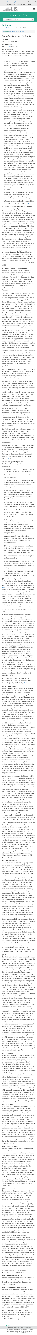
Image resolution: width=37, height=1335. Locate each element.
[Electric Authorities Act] (3, 31)
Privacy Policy (27, 1327)
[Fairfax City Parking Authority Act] (10, 31)
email (22, 31)
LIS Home (10, 1327)
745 (8, 46)
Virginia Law (18, 15)
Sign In (26, 1332)
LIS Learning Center (13, 2)
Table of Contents (6, 28)
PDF (18, 31)
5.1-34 (4, 587)
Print (14, 31)
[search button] (32, 19)
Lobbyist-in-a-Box (18, 1327)
